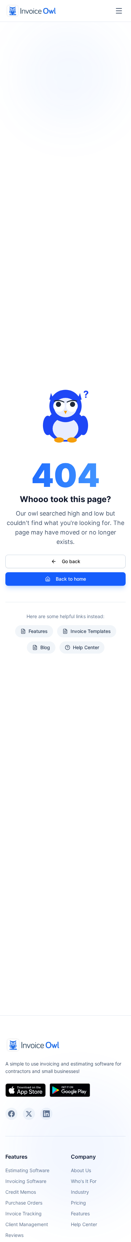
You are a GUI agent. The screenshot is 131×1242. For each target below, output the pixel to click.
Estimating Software (27, 1170)
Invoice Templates (91, 631)
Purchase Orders (23, 1203)
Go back (71, 561)
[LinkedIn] (46, 1114)
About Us (81, 1170)
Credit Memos (20, 1192)
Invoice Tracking (23, 1213)
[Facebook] (11, 1114)
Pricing (78, 1203)
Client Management (26, 1224)
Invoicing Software (25, 1181)
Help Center (86, 647)
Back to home (71, 579)
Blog (45, 647)
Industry (80, 1192)
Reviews (14, 1235)
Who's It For (83, 1181)
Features (38, 631)
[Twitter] (29, 1114)
